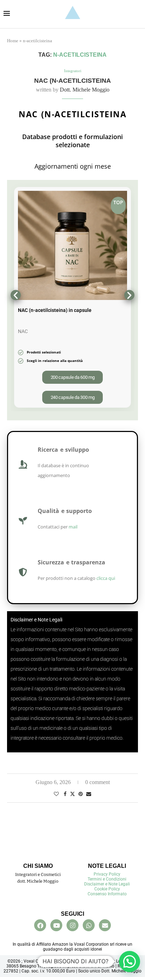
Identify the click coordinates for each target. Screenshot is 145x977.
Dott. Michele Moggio (84, 90)
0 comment (97, 782)
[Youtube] (56, 925)
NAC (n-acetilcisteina (72, 80)
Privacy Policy (107, 874)
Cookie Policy (107, 889)
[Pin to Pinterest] (80, 794)
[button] (16, 295)
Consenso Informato (107, 893)
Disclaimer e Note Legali (107, 884)
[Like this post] (56, 794)
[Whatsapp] (89, 925)
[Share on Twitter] (72, 794)
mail (73, 527)
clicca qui (105, 578)
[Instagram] (72, 925)
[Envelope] (105, 925)
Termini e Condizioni (107, 879)
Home (12, 40)
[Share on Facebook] (65, 794)
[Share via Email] (88, 794)
